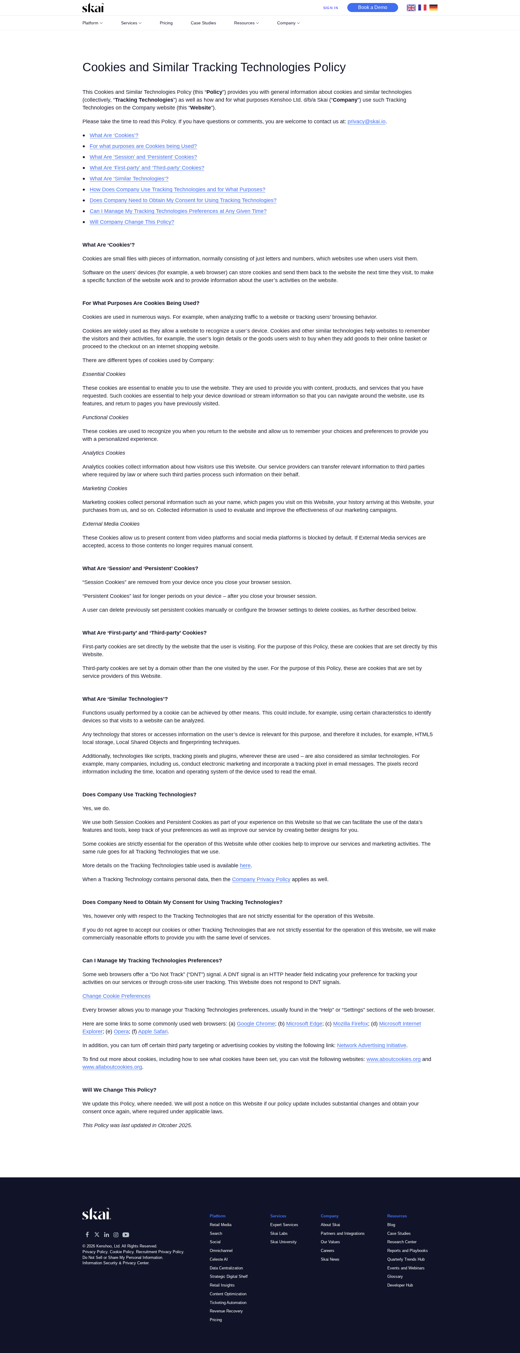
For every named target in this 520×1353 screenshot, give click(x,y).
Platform (90, 22)
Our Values (330, 1242)
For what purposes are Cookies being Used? (143, 146)
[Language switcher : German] (435, 7)
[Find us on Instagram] (116, 1235)
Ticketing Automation (228, 1302)
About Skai (330, 1224)
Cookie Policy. (122, 1252)
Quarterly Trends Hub (406, 1259)
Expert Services (284, 1224)
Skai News (330, 1259)
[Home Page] (93, 7)
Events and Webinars (406, 1268)
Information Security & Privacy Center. (116, 1263)
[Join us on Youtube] (126, 1235)
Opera (121, 1032)
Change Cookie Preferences (116, 996)
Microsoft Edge (304, 1024)
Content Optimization (228, 1294)
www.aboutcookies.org (394, 1059)
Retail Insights (222, 1285)
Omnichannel (221, 1250)
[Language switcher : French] (423, 7)
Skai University (283, 1242)
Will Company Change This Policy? (132, 222)
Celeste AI (219, 1259)
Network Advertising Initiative (371, 1045)
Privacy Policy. (95, 1252)
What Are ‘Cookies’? (114, 135)
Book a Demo (372, 7)
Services (129, 22)
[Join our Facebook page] (87, 1235)
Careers (327, 1250)
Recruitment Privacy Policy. (160, 1252)
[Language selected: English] (424, 7)
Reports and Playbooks (407, 1250)
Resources (244, 22)
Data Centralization (226, 1268)
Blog (391, 1224)
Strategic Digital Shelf (229, 1276)
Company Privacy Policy (261, 879)
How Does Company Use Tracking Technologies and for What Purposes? (177, 189)
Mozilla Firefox (350, 1024)
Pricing (216, 1320)
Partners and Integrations (343, 1233)
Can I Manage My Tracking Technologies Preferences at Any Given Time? (178, 211)
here (245, 866)
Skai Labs (279, 1233)
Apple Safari (153, 1032)
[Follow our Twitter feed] (97, 1234)
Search (216, 1233)
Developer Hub (400, 1285)
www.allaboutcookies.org (112, 1067)
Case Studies (399, 1233)
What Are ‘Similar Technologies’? (129, 179)
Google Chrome (256, 1024)
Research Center (401, 1242)
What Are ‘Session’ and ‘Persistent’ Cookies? (143, 157)
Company (286, 22)
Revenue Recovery (226, 1311)
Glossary (395, 1276)
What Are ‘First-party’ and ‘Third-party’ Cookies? (147, 168)
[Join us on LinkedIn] (106, 1235)
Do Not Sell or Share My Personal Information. (122, 1257)
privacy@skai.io (366, 121)
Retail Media (220, 1224)
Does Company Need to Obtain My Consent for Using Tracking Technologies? (183, 200)
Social (215, 1242)
